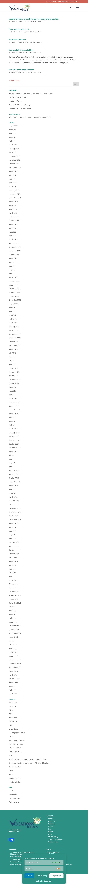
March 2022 (13, 277)
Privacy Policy (53, 837)
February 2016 (14, 501)
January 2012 (13, 645)
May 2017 (12, 463)
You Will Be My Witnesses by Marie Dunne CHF (33, 117)
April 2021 (13, 319)
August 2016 (13, 485)
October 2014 (14, 554)
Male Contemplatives (16, 740)
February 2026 (14, 148)
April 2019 (13, 395)
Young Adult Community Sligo (21, 50)
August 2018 (13, 413)
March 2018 (13, 429)
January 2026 (13, 152)
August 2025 (13, 171)
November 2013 (15, 595)
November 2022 (15, 251)
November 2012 (15, 626)
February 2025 (14, 190)
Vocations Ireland (16, 21)
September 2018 (15, 410)
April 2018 (13, 425)
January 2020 (13, 376)
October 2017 (14, 444)
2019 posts (13, 706)
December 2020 (14, 334)
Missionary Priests (15, 748)
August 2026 (13, 126)
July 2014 (12, 565)
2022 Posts (13, 718)
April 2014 (13, 576)
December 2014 (14, 550)
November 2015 (15, 512)
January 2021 (13, 330)
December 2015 (14, 508)
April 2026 (13, 141)
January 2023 (13, 243)
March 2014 (13, 580)
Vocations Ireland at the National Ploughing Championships (34, 19)
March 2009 (13, 694)
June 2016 (12, 489)
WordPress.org (14, 802)
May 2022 (12, 270)
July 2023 (12, 228)
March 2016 (13, 497)
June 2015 (12, 531)
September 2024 (15, 198)
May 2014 (12, 573)
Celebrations (13, 729)
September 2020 (15, 345)
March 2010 (13, 675)
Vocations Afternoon (17, 39)
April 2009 (13, 690)
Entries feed (13, 794)
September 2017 (15, 448)
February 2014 (14, 584)
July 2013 (12, 607)
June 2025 (12, 179)
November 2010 (15, 663)
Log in (11, 790)
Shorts (11, 770)
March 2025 (13, 186)
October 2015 (14, 516)
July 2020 (12, 353)
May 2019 (12, 391)
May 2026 (12, 137)
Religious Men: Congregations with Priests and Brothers (29, 763)
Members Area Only (16, 744)
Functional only (42, 876)
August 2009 (13, 682)
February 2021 (14, 326)
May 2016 (12, 493)
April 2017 (13, 467)
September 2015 (15, 520)
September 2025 (15, 167)
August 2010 (13, 671)
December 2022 (14, 247)
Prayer (50, 834)
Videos (11, 774)
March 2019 (13, 398)
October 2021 (14, 296)
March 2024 (13, 213)
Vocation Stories (15, 778)
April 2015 (13, 538)
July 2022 (12, 262)
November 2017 (15, 440)
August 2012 (13, 637)
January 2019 (13, 406)
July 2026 (12, 130)
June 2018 (12, 417)
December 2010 (14, 660)
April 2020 (13, 364)
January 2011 (13, 656)
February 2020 (14, 372)
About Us (51, 821)
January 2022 (13, 285)
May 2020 (12, 361)
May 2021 (12, 315)
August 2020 (13, 349)
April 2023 (13, 236)
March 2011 (13, 652)
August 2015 (13, 523)
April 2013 (13, 618)
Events (35, 21)
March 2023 (13, 239)
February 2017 (14, 470)
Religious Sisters (15, 767)
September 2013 (15, 603)
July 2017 (12, 455)
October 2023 (14, 220)
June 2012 (12, 641)
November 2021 (15, 292)
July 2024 (12, 205)
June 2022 (12, 266)
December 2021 (14, 289)
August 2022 (13, 258)
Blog (10, 725)
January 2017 (13, 474)
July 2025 (12, 175)
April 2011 (13, 648)
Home (50, 819)
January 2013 (13, 622)
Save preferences (56, 876)
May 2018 (12, 421)
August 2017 (13, 451)
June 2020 (12, 357)
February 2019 (14, 402)
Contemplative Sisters (17, 733)
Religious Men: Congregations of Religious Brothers (28, 759)
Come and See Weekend (19, 29)
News (40, 21)
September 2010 (15, 667)
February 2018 (14, 433)
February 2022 (14, 281)
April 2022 (13, 273)
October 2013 (14, 599)
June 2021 (12, 311)
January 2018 (13, 436)
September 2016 (15, 482)
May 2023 (12, 232)
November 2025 (15, 160)
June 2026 (12, 133)
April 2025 (13, 183)
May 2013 (12, 614)
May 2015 (12, 535)
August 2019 (13, 387)
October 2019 (14, 383)
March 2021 (13, 323)
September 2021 (15, 300)
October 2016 (14, 478)
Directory (51, 824)
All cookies (29, 876)
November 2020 (15, 338)
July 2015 (12, 527)
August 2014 (13, 561)
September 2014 (15, 557)
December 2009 (14, 679)
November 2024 (15, 194)
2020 (11, 710)
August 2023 (13, 224)
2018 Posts (13, 702)
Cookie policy (39, 881)
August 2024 (13, 201)
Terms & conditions (55, 839)
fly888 (11, 117)
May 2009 (12, 686)
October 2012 (14, 629)
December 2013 (14, 591)
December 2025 (14, 156)
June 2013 (12, 610)
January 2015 (13, 546)
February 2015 (14, 542)
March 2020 (13, 368)
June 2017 (12, 459)
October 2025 (14, 164)
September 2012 (15, 633)
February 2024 (14, 217)
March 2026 (13, 145)
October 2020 (14, 342)
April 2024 (13, 209)
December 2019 (14, 379)
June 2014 (12, 569)
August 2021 (13, 304)
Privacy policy (47, 881)
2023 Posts (13, 721)
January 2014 (13, 588)
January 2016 (13, 504)
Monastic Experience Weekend (21, 69)
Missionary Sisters (15, 752)
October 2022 (14, 255)
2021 (11, 714)
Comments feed (14, 798)
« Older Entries (14, 80)
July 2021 (12, 308)
